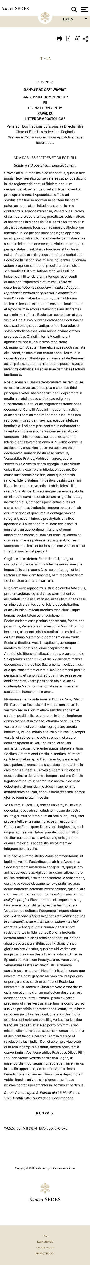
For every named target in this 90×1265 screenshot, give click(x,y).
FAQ (45, 1235)
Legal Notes (45, 1241)
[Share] (86, 39)
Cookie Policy (45, 1247)
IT (41, 58)
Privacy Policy (45, 1253)
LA (48, 58)
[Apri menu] (84, 9)
